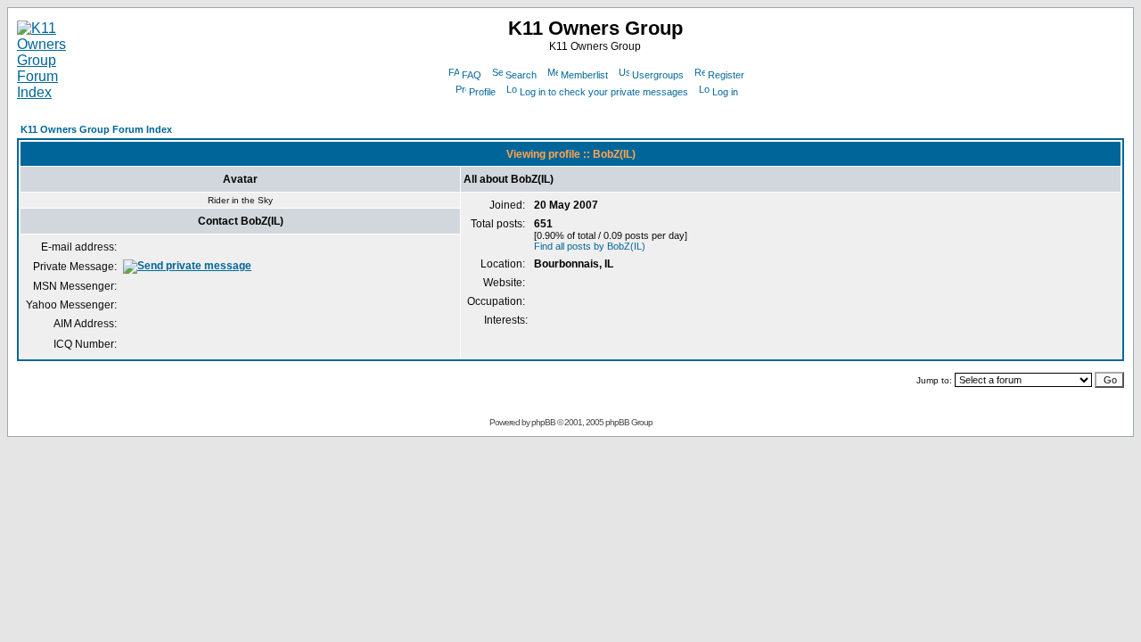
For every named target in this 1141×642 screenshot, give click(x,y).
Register (726, 75)
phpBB (543, 422)
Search (521, 75)
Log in (725, 91)
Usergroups (658, 75)
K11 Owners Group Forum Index (96, 129)
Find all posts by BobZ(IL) (589, 246)
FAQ (471, 75)
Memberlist (584, 75)
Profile (482, 91)
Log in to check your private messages (604, 91)
